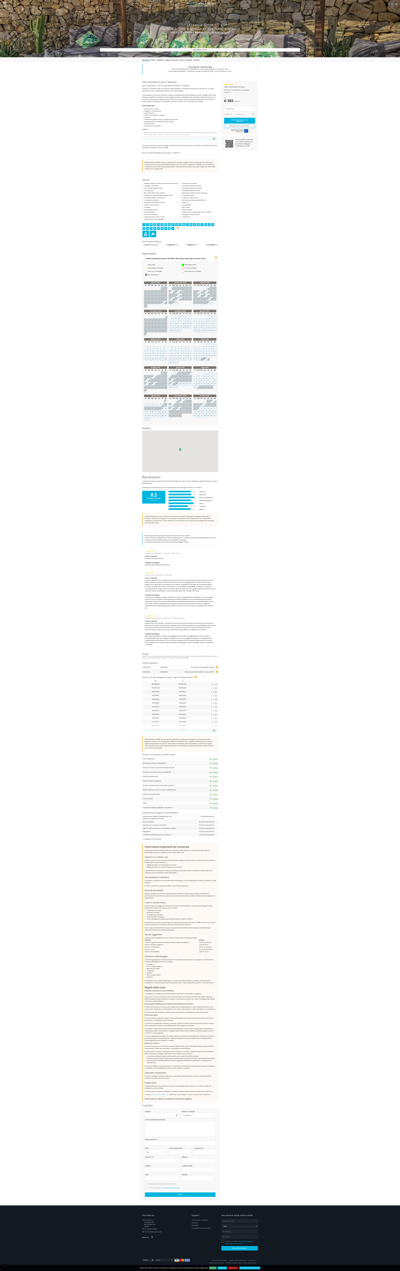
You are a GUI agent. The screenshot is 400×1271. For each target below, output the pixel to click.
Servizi (153, 60)
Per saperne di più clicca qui (249, 1268)
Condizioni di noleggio (219, 1260)
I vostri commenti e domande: (155, 1120)
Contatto (196, 60)
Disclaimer (252, 1260)
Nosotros (195, 1223)
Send (180, 1194)
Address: (148, 1166)
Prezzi (182, 60)
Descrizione (146, 60)
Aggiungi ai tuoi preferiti (240, 126)
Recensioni (175, 60)
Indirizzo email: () (151, 1139)
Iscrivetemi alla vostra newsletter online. (162, 1184)
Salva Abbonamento (239, 1248)
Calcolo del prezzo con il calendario (239, 120)
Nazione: (185, 1175)
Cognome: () (199, 1148)
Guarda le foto (201, 50)
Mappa (167, 60)
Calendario (160, 60)
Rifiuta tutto (233, 1268)
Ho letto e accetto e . (239, 1242)
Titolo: (147, 1148)
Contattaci (195, 1225)
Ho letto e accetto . (164, 1188)
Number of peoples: (188, 1111)
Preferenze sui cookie (216, 1263)
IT (389, 3)
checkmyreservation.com (160, 1094)
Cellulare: (185, 1157)
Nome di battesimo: (176, 1148)
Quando (148, 1111)
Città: (147, 1175)
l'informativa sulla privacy (170, 1188)
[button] (180, 449)
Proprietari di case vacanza (201, 1228)
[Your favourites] (392, 4)
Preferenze (222, 1268)
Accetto (213, 1268)
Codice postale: (187, 1166)
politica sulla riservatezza (238, 1260)
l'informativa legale (245, 1241)
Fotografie (188, 60)
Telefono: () (149, 1157)
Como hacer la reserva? (200, 1220)
